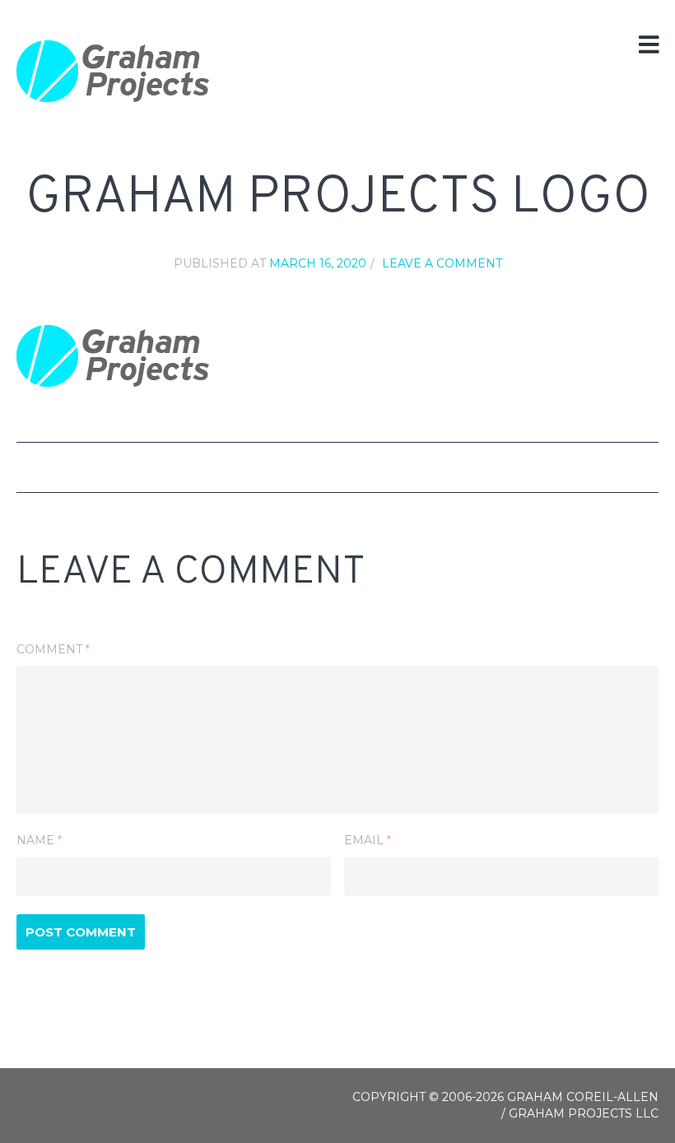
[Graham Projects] (113, 71)
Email (367, 840)
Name (39, 840)
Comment (53, 649)
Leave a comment (442, 263)
